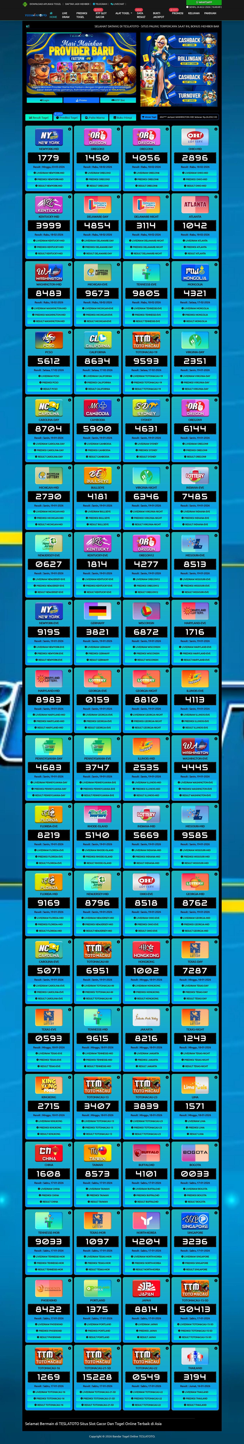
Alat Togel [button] (123, 13)
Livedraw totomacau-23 (148, 1120)
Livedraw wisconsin (147, 646)
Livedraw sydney (147, 443)
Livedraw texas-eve (50, 1053)
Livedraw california (99, 375)
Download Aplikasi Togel (45, 3)
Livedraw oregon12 (147, 579)
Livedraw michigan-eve (98, 308)
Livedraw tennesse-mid (99, 1053)
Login (46, 100)
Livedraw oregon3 (99, 172)
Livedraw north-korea (147, 1256)
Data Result (141, 15)
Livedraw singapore (196, 1256)
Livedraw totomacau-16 (50, 1391)
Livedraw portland (98, 1324)
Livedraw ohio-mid (196, 172)
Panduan (210, 13)
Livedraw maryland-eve (196, 646)
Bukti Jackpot (158, 15)
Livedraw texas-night (196, 1053)
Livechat (118, 3)
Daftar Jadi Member (77, 3)
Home (53, 16)
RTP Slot (120, 100)
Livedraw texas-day (196, 985)
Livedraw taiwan (98, 1188)
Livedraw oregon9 (196, 443)
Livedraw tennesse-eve (147, 308)
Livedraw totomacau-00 (99, 985)
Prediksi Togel (81, 15)
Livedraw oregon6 (147, 172)
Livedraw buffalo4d (147, 1188)
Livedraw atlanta (196, 240)
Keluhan (194, 13)
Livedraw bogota (196, 1188)
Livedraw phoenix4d (50, 1324)
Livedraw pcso (50, 375)
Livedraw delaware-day (99, 240)
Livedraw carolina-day (50, 443)
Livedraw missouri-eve (196, 579)
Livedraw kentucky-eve (98, 579)
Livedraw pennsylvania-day (50, 782)
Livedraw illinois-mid (147, 782)
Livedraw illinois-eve (196, 714)
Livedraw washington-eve (196, 782)
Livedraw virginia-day (196, 375)
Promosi (177, 13)
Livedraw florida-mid (50, 917)
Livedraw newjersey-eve (50, 579)
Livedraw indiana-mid (147, 850)
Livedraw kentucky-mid (50, 240)
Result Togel (40, 117)
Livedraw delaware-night (147, 240)
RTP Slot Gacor (101, 15)
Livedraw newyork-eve (50, 646)
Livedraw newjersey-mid (99, 917)
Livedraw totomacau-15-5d (196, 1324)
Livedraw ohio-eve (147, 917)
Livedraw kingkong (50, 1120)
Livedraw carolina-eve (50, 985)
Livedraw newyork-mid (50, 172)
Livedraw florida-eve (50, 850)
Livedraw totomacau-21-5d (99, 1391)
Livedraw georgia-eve (99, 714)
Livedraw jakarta (147, 1053)
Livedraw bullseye (99, 511)
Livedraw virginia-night (148, 511)
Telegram (101, 3)
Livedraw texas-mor (98, 1256)
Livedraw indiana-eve (196, 511)
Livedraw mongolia (196, 308)
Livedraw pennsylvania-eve (99, 782)
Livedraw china (50, 1188)
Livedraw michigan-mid (50, 511)
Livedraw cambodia (98, 443)
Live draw (65, 15)
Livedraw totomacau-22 (148, 1391)
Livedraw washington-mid (50, 308)
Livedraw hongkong (147, 985)
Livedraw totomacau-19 (148, 375)
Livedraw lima (196, 1120)
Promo (83, 100)
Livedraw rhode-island (98, 850)
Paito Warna (96, 117)
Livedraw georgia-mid (196, 917)
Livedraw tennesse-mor (50, 1256)
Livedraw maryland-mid (50, 714)
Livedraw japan (148, 1324)
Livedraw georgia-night (148, 714)
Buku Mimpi (124, 117)
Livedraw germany (99, 646)
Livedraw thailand (196, 1391)
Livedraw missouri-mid (196, 850)
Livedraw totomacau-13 (99, 1120)
